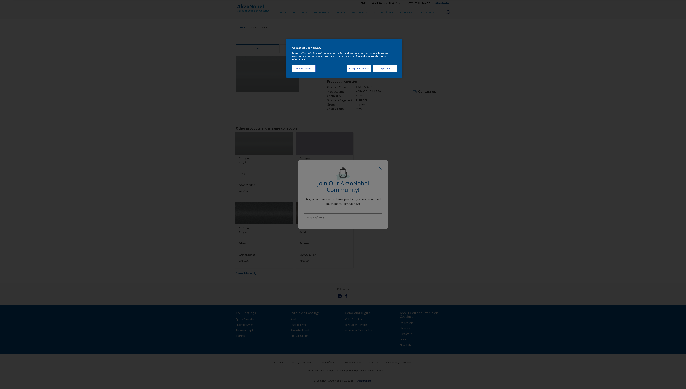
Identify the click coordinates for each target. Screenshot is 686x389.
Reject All (385, 68)
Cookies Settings (304, 68)
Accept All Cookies (359, 68)
